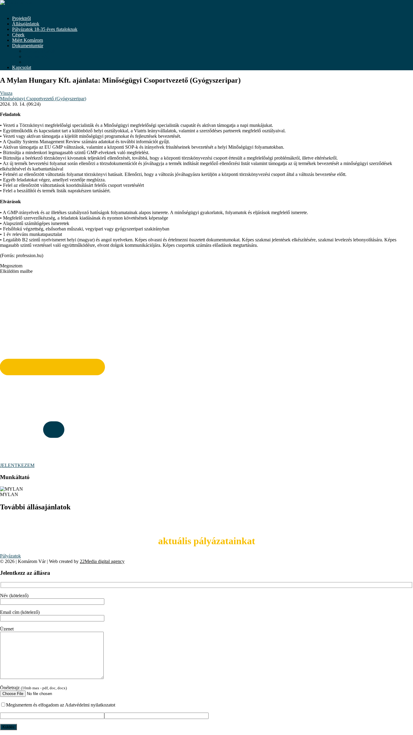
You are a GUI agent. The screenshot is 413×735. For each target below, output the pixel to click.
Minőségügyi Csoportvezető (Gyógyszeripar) (43, 98)
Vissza (6, 93)
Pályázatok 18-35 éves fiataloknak (44, 29)
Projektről (21, 18)
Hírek (29, 62)
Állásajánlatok (25, 23)
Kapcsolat (21, 67)
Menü (5, 8)
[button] (206, 266)
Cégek (18, 34)
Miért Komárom (27, 40)
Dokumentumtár (27, 45)
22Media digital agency (102, 561)
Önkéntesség (36, 56)
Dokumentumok (39, 51)
